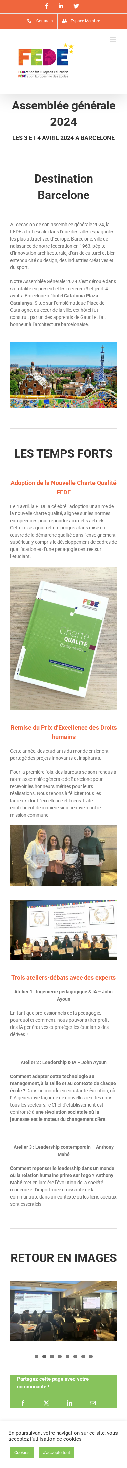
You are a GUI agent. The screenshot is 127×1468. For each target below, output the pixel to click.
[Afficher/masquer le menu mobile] (113, 39)
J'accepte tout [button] (56, 1452)
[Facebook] (23, 1402)
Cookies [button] (22, 1452)
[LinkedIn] (70, 1402)
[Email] (93, 1402)
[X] (46, 1402)
